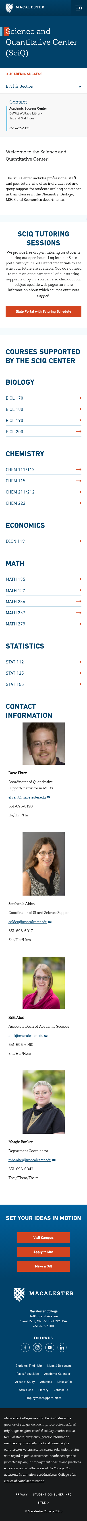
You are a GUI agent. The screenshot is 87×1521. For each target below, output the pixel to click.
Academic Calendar (57, 1373)
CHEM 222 (15, 503)
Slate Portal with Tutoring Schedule (43, 311)
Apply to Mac (43, 1252)
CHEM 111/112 (20, 469)
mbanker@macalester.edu (29, 1160)
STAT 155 (15, 684)
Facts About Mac (28, 1373)
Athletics (46, 1381)
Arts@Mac (26, 1390)
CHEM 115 (15, 480)
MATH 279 (15, 623)
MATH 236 (15, 601)
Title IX (43, 1502)
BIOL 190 (14, 420)
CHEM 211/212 (20, 491)
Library (43, 1390)
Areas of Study (25, 1381)
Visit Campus (43, 1237)
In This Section (19, 87)
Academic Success (26, 74)
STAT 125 (15, 673)
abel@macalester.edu (25, 1036)
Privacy (21, 1494)
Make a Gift (43, 1266)
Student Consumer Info (52, 1494)
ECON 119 (15, 541)
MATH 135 (15, 579)
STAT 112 (15, 661)
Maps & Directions (59, 1365)
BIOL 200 (14, 431)
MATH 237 (15, 612)
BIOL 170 (14, 397)
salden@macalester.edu (27, 922)
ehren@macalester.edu (27, 797)
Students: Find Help (29, 1365)
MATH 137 (15, 590)
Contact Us (61, 1390)
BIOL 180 (14, 409)
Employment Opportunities (43, 1398)
